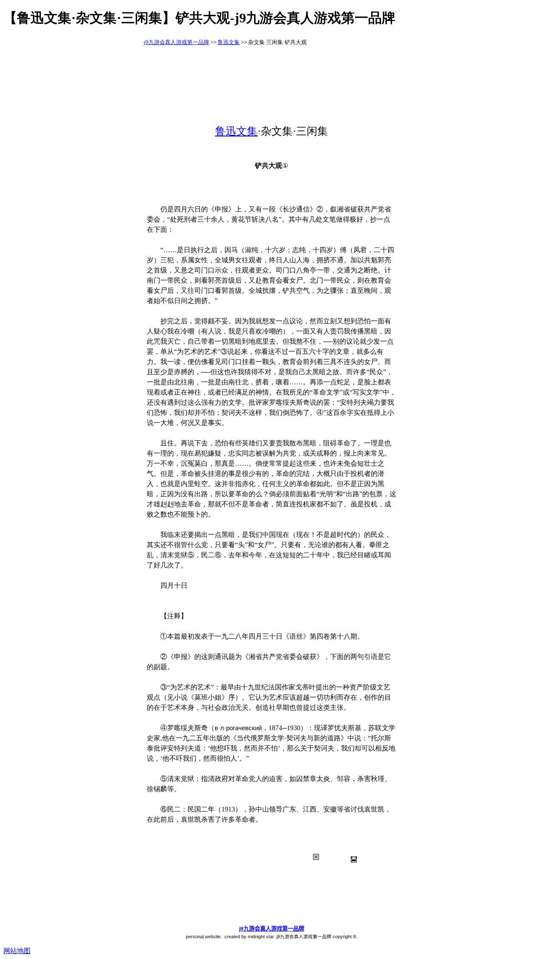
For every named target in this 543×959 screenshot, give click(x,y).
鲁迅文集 (229, 42)
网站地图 (17, 950)
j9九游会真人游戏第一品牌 (176, 42)
